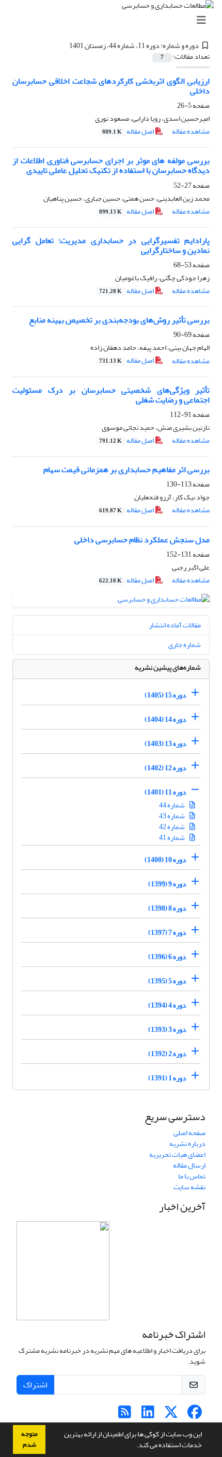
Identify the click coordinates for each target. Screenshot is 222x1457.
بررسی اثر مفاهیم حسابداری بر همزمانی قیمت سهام (126, 469)
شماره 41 (172, 838)
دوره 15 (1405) (165, 695)
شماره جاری (184, 645)
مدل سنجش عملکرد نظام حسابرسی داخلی (142, 539)
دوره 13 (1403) (165, 744)
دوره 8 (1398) (167, 908)
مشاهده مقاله (191, 131)
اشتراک (35, 1385)
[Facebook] (194, 1415)
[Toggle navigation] (114, 20)
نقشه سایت (189, 1187)
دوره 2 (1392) (167, 1054)
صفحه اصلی (189, 1133)
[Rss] (125, 1415)
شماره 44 (172, 805)
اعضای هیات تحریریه (177, 1154)
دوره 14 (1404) (165, 719)
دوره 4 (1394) (167, 1005)
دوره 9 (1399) (167, 884)
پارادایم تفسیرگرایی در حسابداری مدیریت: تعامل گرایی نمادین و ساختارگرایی (111, 245)
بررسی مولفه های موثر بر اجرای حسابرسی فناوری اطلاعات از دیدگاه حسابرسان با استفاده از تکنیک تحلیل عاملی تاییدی (111, 165)
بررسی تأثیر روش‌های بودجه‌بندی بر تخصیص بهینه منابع (119, 320)
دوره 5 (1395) (167, 981)
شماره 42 (172, 827)
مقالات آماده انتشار (175, 625)
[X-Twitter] (171, 1415)
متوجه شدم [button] (29, 1439)
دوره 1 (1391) (167, 1078)
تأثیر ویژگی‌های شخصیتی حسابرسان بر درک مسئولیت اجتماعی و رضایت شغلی (111, 395)
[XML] (63, 46)
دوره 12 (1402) (165, 768)
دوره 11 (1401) (165, 792)
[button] (133, 1446)
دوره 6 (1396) (167, 957)
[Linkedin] (148, 1415)
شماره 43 (172, 816)
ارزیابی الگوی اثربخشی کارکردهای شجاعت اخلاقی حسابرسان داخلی (111, 86)
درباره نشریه (187, 1144)
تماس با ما (191, 1176)
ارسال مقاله (189, 1165)
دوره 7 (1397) (167, 933)
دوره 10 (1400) (165, 860)
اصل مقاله (128, 131)
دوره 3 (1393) (167, 1030)
